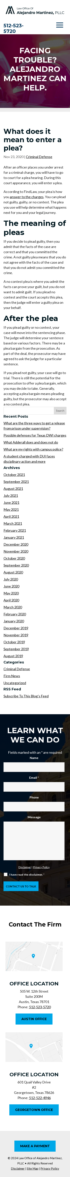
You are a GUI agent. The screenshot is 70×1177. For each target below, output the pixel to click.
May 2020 (11, 593)
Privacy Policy (41, 867)
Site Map (32, 1168)
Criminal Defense (39, 157)
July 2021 (11, 495)
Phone (34, 797)
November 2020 (16, 551)
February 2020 (15, 614)
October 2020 (14, 558)
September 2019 (16, 649)
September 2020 (16, 565)
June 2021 (11, 502)
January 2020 (14, 621)
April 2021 (11, 516)
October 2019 (14, 642)
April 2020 (11, 600)
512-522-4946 (40, 1098)
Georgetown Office (34, 1110)
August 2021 (13, 488)
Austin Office (34, 1019)
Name (34, 758)
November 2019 (16, 635)
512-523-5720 (14, 28)
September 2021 (16, 481)
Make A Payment (35, 1146)
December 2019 (16, 628)
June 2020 (11, 586)
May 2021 (11, 509)
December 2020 (16, 544)
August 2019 (13, 656)
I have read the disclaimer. (26, 874)
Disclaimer (24, 867)
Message (34, 817)
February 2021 (15, 530)
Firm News (12, 676)
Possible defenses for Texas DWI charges (35, 435)
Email (34, 777)
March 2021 (13, 523)
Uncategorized (15, 683)
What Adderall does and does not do (31, 442)
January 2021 (14, 537)
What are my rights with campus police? (33, 449)
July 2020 (11, 579)
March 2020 (13, 607)
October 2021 (14, 474)
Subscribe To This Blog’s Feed (26, 696)
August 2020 (13, 572)
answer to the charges (27, 197)
